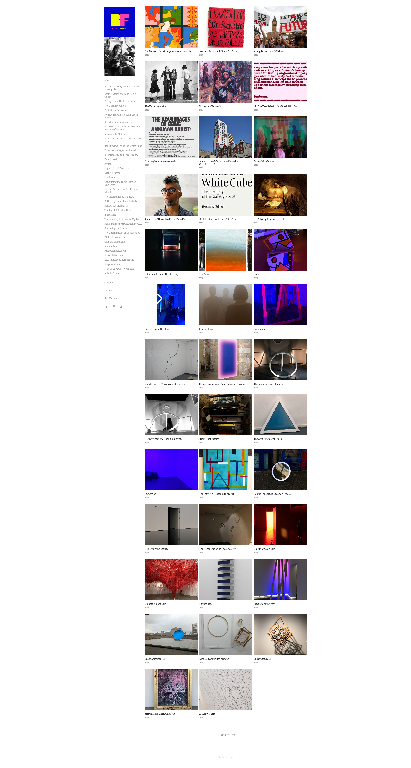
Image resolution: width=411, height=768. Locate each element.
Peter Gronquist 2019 (115, 250)
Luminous (109, 177)
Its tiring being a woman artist (120, 122)
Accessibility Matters (115, 134)
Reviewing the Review (116, 228)
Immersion (110, 214)
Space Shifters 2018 (114, 255)
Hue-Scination (111, 159)
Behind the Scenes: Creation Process (123, 223)
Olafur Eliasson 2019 (115, 237)
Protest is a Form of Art (116, 110)
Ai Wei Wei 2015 (112, 273)
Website (108, 290)
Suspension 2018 (112, 264)
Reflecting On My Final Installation (122, 201)
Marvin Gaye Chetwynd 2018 (119, 268)
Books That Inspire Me (116, 205)
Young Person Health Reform (119, 101)
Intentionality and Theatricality (121, 155)
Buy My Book (111, 298)
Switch (108, 164)
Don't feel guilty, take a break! (120, 150)
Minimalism (110, 246)
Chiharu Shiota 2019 (115, 241)
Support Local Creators (116, 168)
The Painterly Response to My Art (121, 219)
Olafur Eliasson (112, 173)
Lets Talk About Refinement (119, 259)
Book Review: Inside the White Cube (123, 146)
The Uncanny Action (115, 105)
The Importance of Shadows (119, 196)
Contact (108, 282)
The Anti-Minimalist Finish (118, 210)
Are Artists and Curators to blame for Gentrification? (122, 128)
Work (106, 80)
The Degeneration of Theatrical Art (122, 232)
